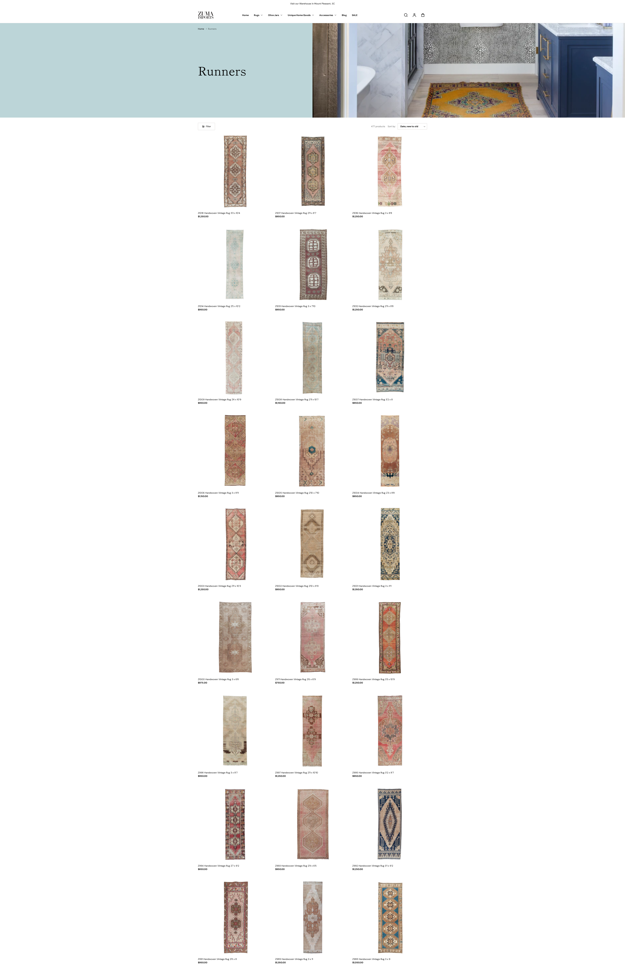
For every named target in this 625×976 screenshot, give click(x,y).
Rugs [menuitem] (256, 15)
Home (201, 28)
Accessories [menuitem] (326, 15)
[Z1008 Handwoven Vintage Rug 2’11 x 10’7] (312, 358)
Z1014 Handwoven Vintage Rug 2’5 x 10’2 (219, 306)
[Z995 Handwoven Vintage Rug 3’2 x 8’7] (389, 731)
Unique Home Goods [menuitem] (299, 15)
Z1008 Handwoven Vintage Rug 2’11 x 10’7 (296, 399)
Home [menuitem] (245, 15)
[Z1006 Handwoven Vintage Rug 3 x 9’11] (235, 451)
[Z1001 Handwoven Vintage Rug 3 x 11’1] (389, 544)
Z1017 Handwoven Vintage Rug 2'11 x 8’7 (295, 213)
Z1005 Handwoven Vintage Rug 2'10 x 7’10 (297, 492)
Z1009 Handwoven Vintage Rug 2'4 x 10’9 (219, 399)
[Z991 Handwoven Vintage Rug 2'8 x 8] (235, 917)
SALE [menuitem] (354, 15)
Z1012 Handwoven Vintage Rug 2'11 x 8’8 (373, 306)
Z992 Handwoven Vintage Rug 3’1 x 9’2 (372, 865)
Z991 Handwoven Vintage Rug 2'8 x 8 (217, 959)
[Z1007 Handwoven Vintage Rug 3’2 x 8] (389, 358)
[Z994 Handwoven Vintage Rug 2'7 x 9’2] (235, 824)
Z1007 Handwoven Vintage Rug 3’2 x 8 (372, 399)
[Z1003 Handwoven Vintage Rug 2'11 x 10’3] (235, 544)
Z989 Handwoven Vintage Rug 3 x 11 (294, 959)
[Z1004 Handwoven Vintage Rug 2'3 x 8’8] (389, 451)
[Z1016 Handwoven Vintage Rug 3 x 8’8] (389, 171)
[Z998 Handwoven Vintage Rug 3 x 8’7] (235, 731)
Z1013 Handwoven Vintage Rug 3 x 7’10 (295, 306)
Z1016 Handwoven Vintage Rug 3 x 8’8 (372, 213)
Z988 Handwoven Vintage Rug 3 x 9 (371, 959)
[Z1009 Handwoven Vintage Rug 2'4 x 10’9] (235, 358)
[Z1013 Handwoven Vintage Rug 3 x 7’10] (312, 264)
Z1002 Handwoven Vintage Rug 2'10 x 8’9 (297, 585)
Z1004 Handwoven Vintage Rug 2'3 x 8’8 (373, 492)
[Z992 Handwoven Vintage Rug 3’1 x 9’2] (389, 824)
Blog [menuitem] (344, 15)
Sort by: (392, 126)
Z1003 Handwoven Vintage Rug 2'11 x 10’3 (219, 585)
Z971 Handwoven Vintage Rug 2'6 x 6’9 (295, 679)
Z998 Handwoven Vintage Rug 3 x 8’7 (217, 772)
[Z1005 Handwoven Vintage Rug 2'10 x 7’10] (312, 451)
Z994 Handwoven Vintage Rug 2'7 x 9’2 (218, 865)
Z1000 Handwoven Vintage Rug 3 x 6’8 (218, 679)
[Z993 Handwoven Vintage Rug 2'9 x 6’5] (312, 824)
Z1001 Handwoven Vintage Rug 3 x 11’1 (371, 585)
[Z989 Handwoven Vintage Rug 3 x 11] (312, 917)
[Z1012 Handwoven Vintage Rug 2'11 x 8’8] (389, 264)
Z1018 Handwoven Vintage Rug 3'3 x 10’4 (219, 213)
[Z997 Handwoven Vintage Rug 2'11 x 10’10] (312, 731)
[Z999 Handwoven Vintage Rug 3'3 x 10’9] (389, 637)
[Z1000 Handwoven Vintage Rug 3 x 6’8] (235, 637)
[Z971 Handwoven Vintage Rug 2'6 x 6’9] (312, 637)
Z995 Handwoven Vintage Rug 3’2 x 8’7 (373, 772)
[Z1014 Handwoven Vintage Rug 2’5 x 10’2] (235, 264)
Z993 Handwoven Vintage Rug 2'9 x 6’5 (296, 865)
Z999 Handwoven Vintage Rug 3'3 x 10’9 (373, 679)
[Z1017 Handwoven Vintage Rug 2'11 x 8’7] (312, 171)
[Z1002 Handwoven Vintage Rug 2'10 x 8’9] (312, 544)
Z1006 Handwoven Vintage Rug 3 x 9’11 (218, 492)
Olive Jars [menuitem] (273, 15)
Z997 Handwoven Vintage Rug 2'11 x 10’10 (296, 772)
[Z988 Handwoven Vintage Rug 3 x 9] (389, 917)
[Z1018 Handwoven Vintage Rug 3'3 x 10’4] (235, 171)
